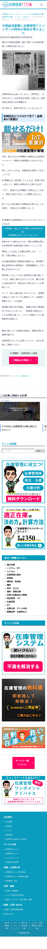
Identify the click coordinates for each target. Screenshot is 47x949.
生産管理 (11, 602)
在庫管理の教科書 (12, 862)
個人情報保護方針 (7, 925)
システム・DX (13, 568)
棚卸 (9, 585)
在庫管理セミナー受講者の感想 (17, 876)
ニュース (9, 830)
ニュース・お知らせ (20, 376)
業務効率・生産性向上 (17, 612)
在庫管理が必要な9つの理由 (16, 839)
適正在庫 (11, 565)
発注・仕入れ (13, 588)
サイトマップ (15, 925)
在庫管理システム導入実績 (15, 872)
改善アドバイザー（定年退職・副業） (19, 899)
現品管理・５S (13, 598)
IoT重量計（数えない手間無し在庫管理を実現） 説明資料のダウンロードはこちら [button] (23, 231)
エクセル (11, 571)
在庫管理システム (12, 849)
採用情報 (9, 835)
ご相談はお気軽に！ (22, 360)
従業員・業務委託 (12, 891)
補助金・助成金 (14, 581)
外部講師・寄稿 (11, 881)
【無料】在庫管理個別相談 (13, 909)
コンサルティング (12, 858)
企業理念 (9, 826)
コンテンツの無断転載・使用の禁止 (37, 925)
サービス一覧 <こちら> (22, 762)
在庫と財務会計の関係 (17, 595)
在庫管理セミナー (12, 853)
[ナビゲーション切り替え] (41, 4)
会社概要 (9, 822)
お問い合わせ (9, 914)
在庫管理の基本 (14, 575)
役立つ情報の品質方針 (24, 925)
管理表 (10, 578)
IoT (8, 605)
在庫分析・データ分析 (17, 608)
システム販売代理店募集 (15, 895)
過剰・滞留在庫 (14, 592)
